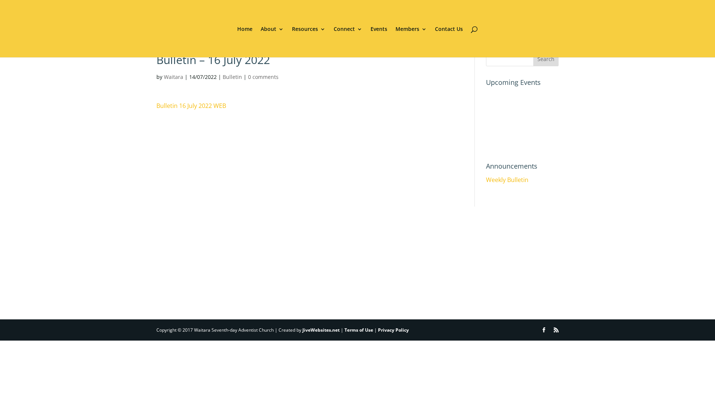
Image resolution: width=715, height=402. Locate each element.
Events (379, 29)
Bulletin (232, 76)
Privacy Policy (393, 330)
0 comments (263, 76)
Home (244, 29)
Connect (344, 29)
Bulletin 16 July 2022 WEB (191, 106)
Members (407, 29)
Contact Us (449, 29)
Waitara (173, 76)
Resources (305, 29)
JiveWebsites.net (321, 330)
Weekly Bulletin (507, 180)
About (268, 29)
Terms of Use (358, 330)
